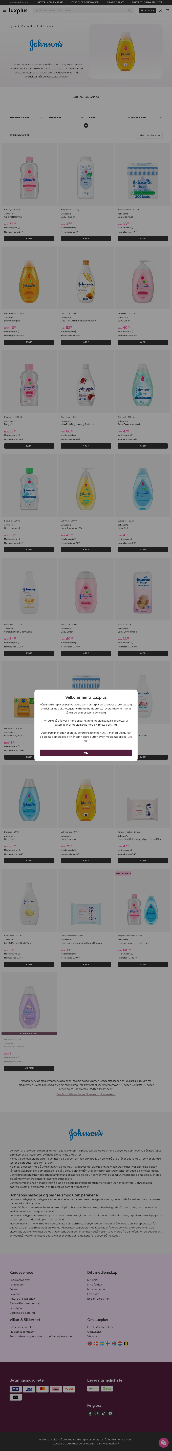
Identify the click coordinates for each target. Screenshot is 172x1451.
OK (86, 752)
